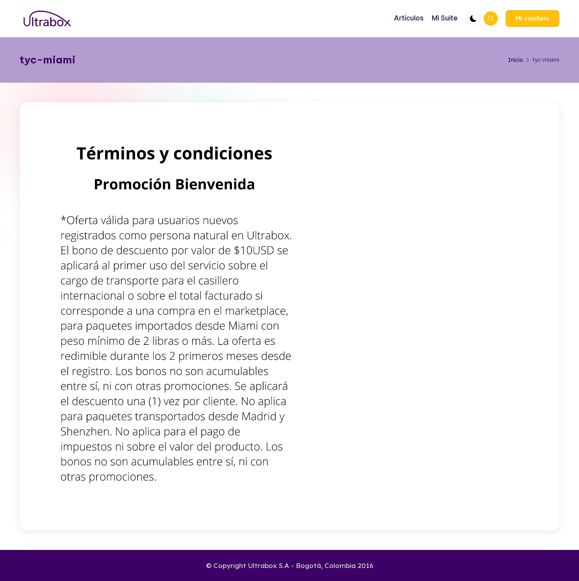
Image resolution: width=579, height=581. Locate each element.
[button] (532, 18)
